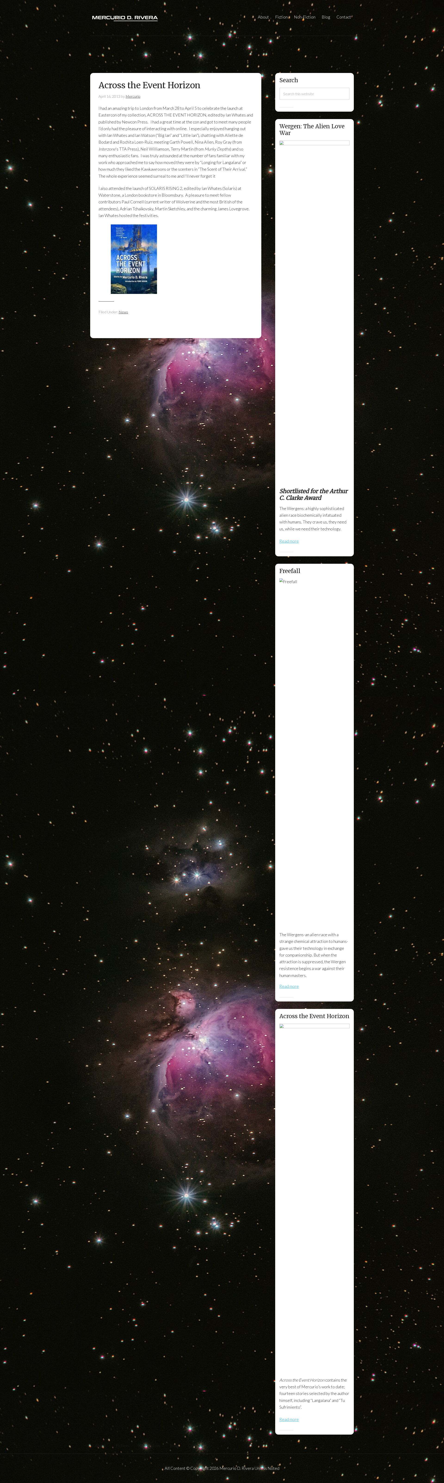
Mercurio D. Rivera (136, 17)
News (123, 312)
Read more (289, 541)
